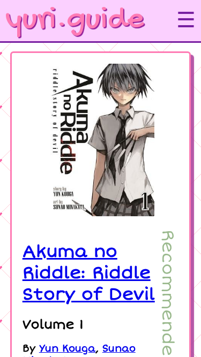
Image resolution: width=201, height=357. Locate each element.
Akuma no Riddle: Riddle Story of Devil (89, 273)
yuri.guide (74, 20)
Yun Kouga (67, 349)
